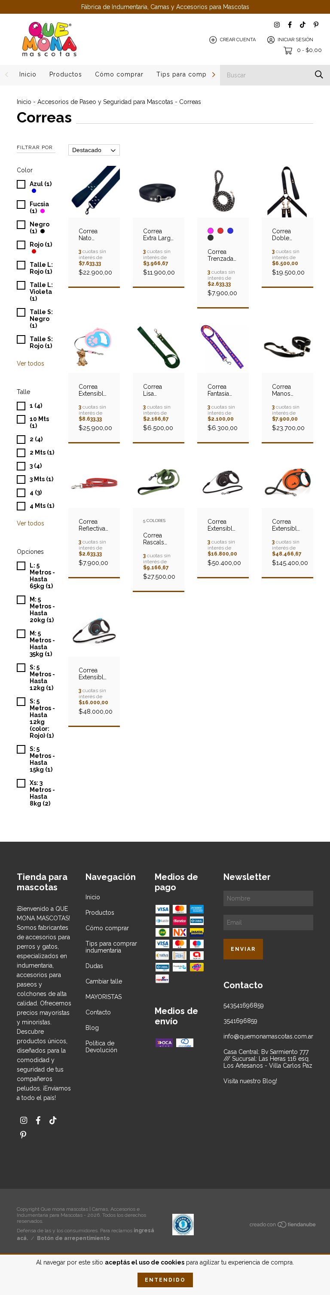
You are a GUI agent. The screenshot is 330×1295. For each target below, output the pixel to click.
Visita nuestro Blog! (250, 1081)
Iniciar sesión (295, 40)
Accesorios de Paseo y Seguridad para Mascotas (105, 101)
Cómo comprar (119, 74)
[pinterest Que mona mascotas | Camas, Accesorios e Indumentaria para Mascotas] (316, 24)
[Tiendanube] (283, 1226)
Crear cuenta (238, 40)
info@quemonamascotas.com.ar (268, 1036)
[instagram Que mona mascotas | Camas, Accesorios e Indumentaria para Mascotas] (277, 24)
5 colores (154, 520)
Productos (65, 74)
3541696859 (240, 1020)
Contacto (98, 1012)
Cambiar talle (104, 981)
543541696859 (243, 1005)
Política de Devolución (101, 1047)
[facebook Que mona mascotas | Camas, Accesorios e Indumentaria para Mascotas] (289, 24)
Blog (92, 1027)
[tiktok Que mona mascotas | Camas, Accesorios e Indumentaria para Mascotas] (302, 24)
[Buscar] (319, 74)
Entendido (165, 1280)
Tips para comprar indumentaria (111, 947)
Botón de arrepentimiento (73, 1238)
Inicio (28, 74)
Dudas (94, 965)
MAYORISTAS (104, 996)
